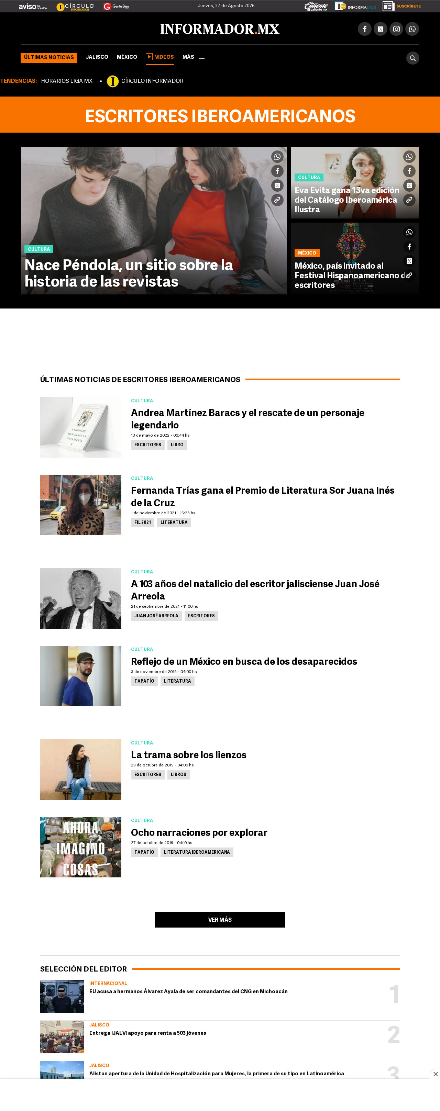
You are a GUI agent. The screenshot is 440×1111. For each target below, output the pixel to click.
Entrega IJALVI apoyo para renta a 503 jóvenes (147, 1032)
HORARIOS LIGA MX (66, 80)
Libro (177, 444)
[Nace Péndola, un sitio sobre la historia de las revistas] (154, 219)
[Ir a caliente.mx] (316, 5)
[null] (62, 995)
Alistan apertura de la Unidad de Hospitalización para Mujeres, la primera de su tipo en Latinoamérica (216, 1072)
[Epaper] (352, 5)
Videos (164, 56)
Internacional (108, 982)
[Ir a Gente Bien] (112, 4)
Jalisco (97, 56)
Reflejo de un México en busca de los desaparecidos (244, 661)
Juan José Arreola (156, 615)
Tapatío (144, 680)
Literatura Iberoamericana (197, 851)
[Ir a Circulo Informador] (71, 4)
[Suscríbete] (399, 5)
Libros (178, 774)
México (127, 56)
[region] (220, 1095)
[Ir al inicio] (102, 28)
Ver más (220, 919)
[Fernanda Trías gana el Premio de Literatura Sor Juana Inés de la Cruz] (80, 503)
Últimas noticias (49, 56)
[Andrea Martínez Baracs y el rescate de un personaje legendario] (80, 426)
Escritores (147, 444)
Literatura (174, 521)
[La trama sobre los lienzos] (80, 768)
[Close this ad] (435, 1074)
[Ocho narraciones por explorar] (80, 846)
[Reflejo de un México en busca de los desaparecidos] (80, 674)
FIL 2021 (142, 521)
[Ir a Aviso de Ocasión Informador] (33, 4)
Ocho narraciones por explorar (199, 832)
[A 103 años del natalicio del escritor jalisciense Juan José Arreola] (80, 597)
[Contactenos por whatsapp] (412, 27)
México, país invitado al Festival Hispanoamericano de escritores (352, 275)
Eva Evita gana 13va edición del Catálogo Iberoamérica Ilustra (347, 199)
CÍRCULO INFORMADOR (152, 80)
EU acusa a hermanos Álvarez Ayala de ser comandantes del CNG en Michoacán (188, 990)
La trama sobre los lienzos (188, 754)
